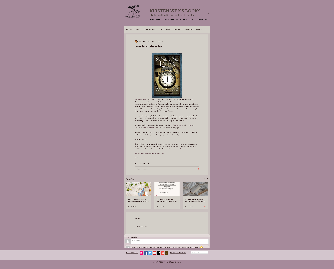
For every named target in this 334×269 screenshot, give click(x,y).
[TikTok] (158, 250)
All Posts (129, 29)
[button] (158, 19)
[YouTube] (154, 250)
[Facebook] (146, 250)
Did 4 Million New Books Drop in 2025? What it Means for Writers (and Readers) (195, 200)
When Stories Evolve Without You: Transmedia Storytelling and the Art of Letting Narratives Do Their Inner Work (166, 200)
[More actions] (198, 41)
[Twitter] (150, 250)
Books (168, 29)
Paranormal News (149, 29)
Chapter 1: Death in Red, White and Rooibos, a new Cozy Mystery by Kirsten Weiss (138, 200)
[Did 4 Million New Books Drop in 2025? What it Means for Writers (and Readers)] (195, 189)
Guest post (176, 29)
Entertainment (188, 29)
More (198, 29)
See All (206, 179)
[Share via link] (148, 163)
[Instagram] (141, 250)
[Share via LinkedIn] (144, 163)
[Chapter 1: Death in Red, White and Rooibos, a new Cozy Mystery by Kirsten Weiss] (138, 189)
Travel (160, 29)
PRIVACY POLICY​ (132, 250)
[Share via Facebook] (135, 163)
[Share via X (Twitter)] (140, 163)
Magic (137, 29)
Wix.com (179, 260)
